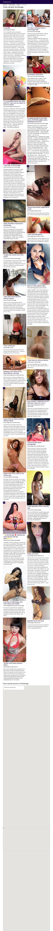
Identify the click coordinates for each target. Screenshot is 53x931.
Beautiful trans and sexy (35, 621)
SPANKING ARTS (7, 2)
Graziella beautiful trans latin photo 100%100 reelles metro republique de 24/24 (37, 120)
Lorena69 (7, 28)
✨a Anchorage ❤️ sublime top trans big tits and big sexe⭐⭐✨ (14, 536)
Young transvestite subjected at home (38, 208)
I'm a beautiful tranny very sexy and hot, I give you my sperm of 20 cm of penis (14, 103)
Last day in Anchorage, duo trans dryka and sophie (13, 603)
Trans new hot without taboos (37, 360)
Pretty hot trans (32, 554)
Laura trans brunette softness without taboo (14, 420)
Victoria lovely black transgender (34, 443)
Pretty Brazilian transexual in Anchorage (13, 224)
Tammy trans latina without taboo (13, 664)
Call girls (5, 4)
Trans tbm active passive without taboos (12, 297)
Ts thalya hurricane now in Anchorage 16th (36, 29)
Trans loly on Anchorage (12, 165)
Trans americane (9, 346)
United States (12, 4)
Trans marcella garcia (34, 234)
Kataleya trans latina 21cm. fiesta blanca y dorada (13, 372)
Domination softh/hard (35, 74)
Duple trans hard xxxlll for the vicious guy (14, 474)
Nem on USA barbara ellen (36, 286)
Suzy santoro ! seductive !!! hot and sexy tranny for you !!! (38, 402)
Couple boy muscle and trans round (14, 255)
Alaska (18, 4)
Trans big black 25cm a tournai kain (38, 507)
